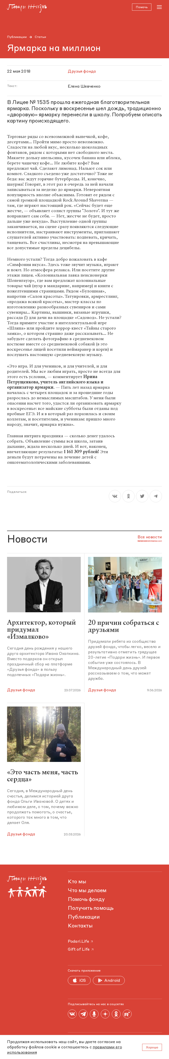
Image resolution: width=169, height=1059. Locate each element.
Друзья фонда (21, 690)
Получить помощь (91, 908)
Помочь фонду (86, 899)
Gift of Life (79, 950)
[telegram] (156, 496)
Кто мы (77, 882)
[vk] (115, 496)
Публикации (17, 37)
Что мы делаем (87, 890)
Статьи (40, 37)
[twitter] (142, 496)
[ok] (128, 496)
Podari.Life (78, 942)
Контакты (80, 926)
